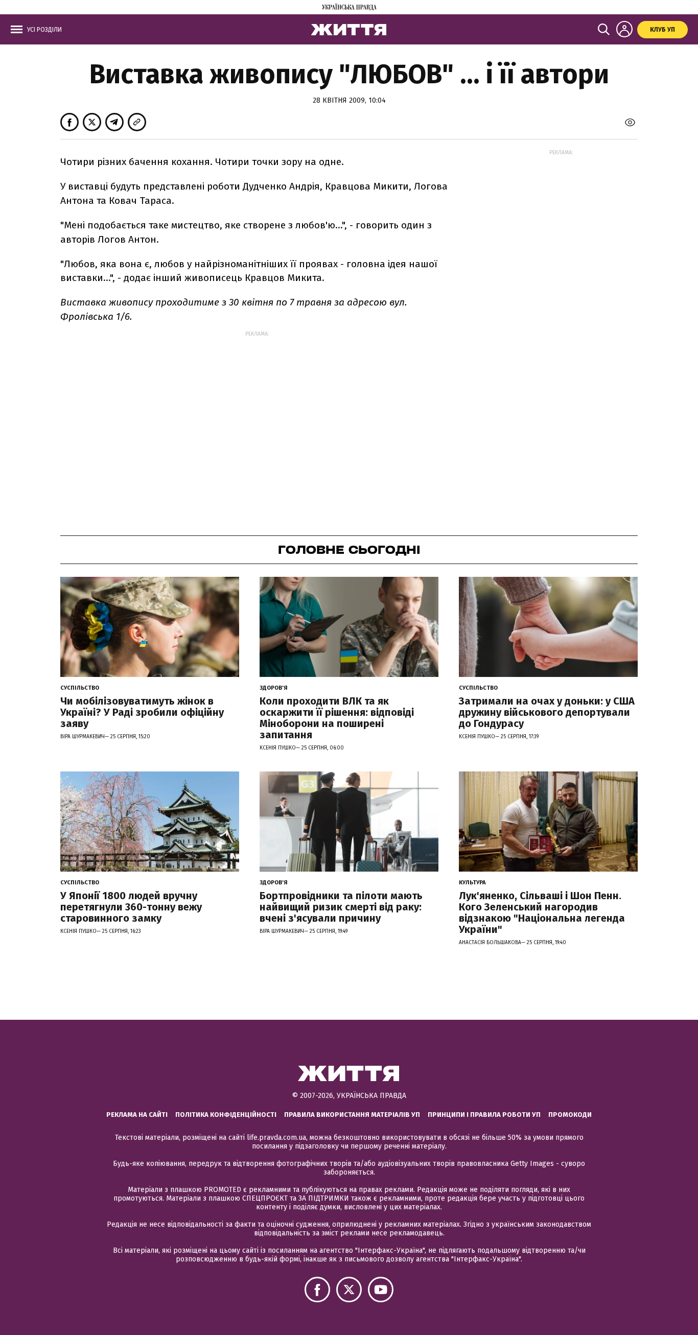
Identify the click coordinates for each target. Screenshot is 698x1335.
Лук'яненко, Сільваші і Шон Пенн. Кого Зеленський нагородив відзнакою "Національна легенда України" (542, 912)
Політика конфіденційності (225, 1114)
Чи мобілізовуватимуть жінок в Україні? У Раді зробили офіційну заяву (142, 712)
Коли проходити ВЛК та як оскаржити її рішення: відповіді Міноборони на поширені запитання (337, 718)
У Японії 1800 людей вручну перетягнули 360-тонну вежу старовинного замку (131, 906)
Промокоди (570, 1114)
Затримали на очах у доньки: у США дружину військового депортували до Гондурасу (547, 712)
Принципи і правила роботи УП (484, 1114)
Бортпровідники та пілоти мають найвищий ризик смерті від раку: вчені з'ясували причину (341, 906)
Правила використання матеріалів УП (352, 1114)
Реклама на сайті (137, 1114)
